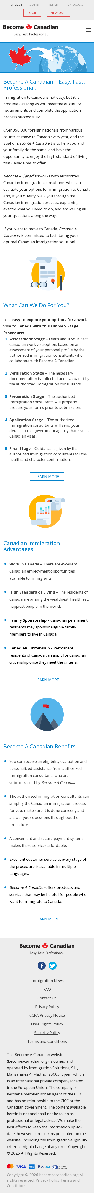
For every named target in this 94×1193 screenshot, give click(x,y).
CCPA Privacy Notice (47, 1015)
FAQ (47, 989)
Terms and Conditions (47, 1041)
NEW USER (58, 13)
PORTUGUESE (74, 5)
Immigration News (47, 980)
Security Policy (47, 1032)
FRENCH (53, 5)
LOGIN (32, 13)
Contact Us (47, 997)
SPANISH (34, 5)
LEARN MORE (47, 476)
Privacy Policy (47, 1006)
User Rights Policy (47, 1024)
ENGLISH (16, 5)
